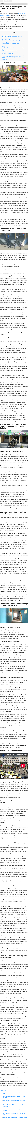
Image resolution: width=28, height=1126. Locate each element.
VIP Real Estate (7, 0)
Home (1, 0)
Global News (3, 1090)
